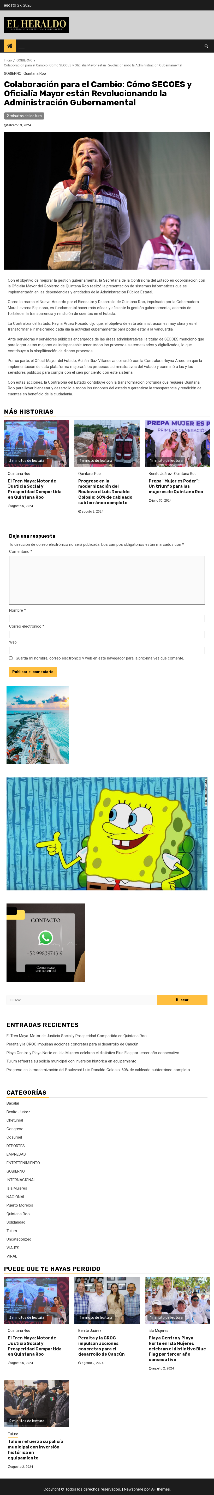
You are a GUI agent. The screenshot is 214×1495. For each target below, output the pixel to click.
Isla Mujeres (17, 1188)
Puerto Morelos (20, 1205)
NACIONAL (16, 1197)
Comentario (20, 551)
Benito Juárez (160, 473)
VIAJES (13, 1248)
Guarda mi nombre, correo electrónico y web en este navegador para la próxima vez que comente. (100, 658)
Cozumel (14, 1137)
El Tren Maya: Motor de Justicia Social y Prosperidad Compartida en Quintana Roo (35, 489)
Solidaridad (16, 1222)
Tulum (12, 1231)
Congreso (15, 1129)
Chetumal (15, 1120)
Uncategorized (19, 1239)
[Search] (206, 46)
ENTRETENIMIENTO (23, 1163)
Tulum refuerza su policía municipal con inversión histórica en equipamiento (71, 1061)
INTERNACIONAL (21, 1180)
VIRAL (12, 1256)
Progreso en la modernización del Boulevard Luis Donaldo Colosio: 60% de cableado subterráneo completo (105, 492)
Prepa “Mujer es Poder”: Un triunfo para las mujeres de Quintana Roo (176, 486)
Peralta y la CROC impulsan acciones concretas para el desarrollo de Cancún (72, 1044)
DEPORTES (16, 1146)
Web (13, 642)
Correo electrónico (26, 626)
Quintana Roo (34, 73)
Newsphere (133, 1489)
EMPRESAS (16, 1154)
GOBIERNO (12, 73)
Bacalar (13, 1103)
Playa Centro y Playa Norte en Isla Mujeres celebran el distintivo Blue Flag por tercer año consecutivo (93, 1052)
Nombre (17, 610)
